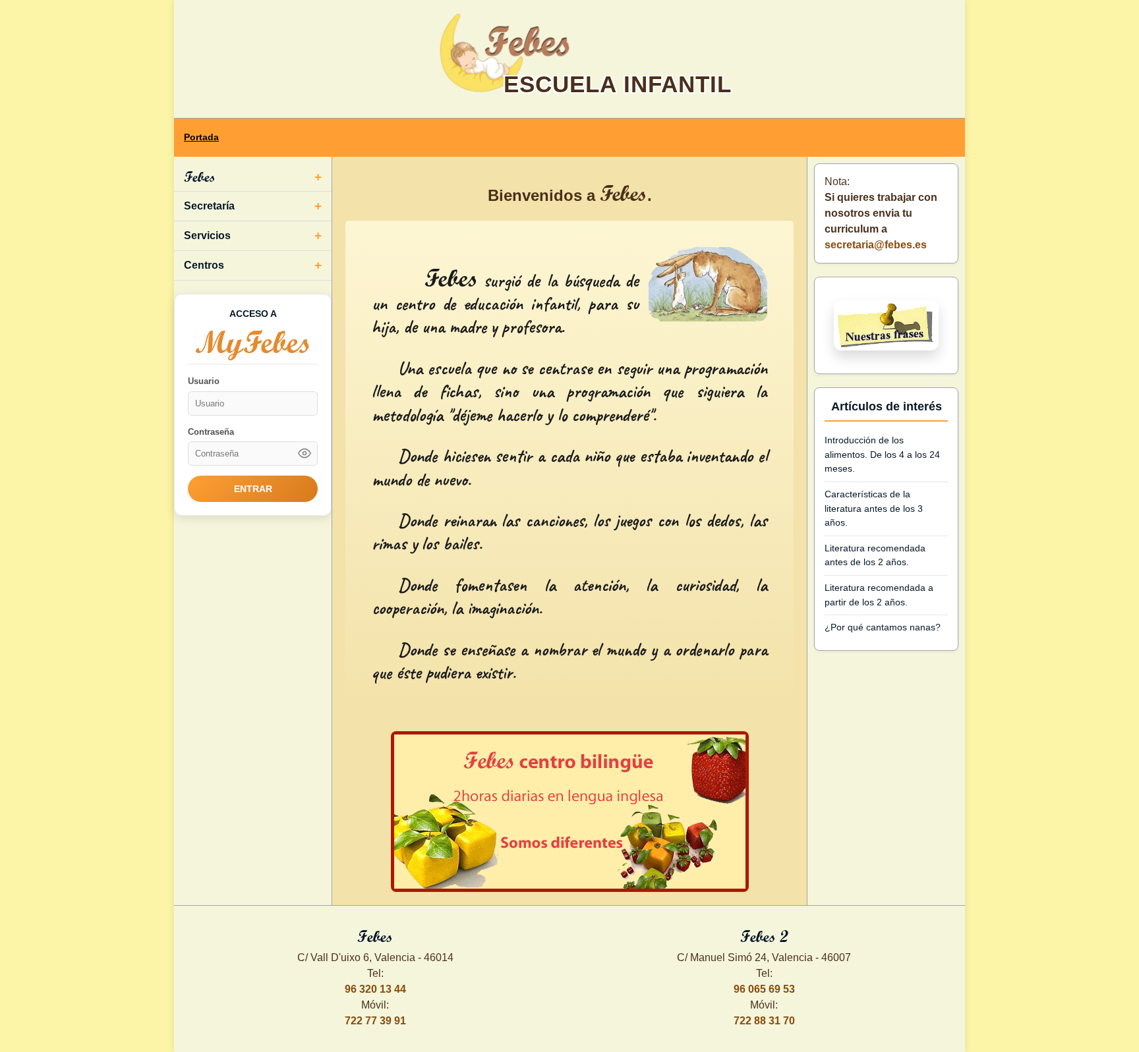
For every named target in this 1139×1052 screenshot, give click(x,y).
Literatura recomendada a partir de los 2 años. (879, 594)
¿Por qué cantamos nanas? (883, 627)
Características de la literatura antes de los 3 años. (874, 508)
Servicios (207, 235)
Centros (204, 265)
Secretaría (209, 205)
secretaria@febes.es (876, 244)
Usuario (203, 381)
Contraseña (211, 432)
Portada (201, 137)
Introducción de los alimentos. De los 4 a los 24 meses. (882, 454)
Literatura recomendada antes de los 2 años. (875, 555)
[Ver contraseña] (304, 453)
